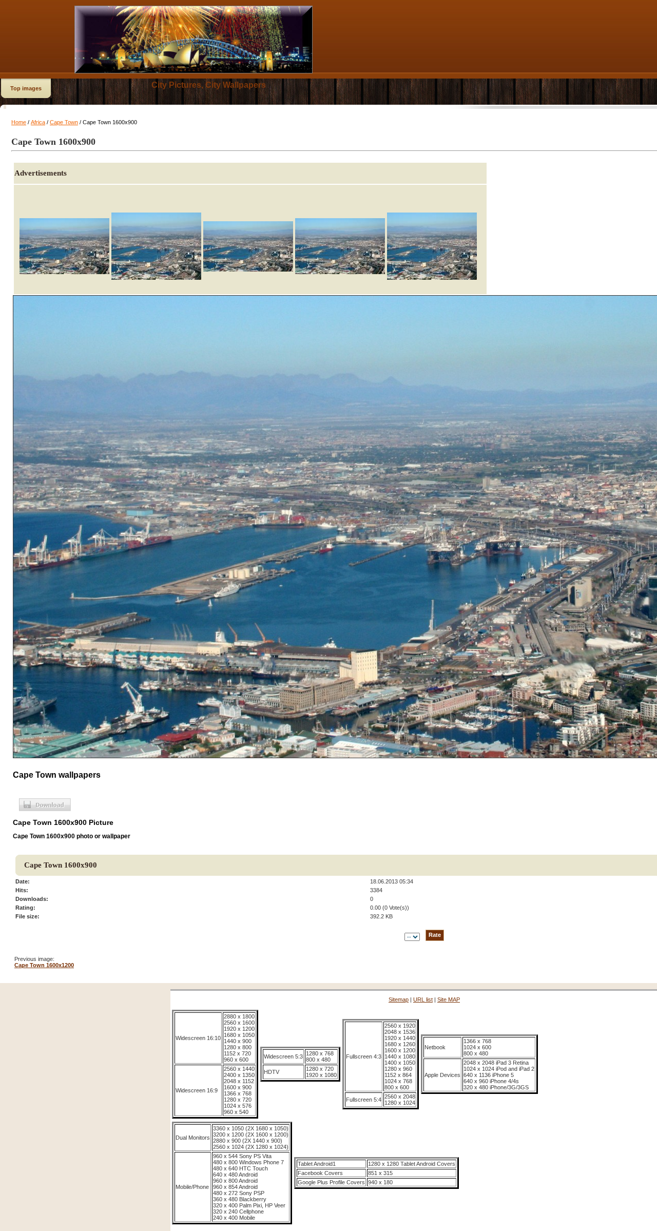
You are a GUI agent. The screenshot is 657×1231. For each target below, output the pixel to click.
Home (18, 122)
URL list (423, 999)
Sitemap (399, 999)
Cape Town (64, 122)
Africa (38, 122)
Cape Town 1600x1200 (44, 965)
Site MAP (448, 999)
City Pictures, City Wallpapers (208, 85)
